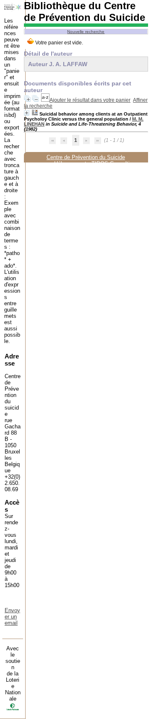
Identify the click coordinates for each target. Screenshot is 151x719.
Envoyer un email (12, 616)
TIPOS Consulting (113, 163)
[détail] (26, 113)
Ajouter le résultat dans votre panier (89, 100)
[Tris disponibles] (45, 100)
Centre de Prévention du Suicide (86, 157)
